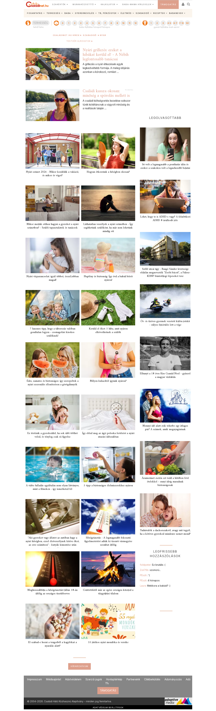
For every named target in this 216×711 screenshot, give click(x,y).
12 (135, 23)
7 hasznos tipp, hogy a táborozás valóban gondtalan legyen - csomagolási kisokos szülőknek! (52, 332)
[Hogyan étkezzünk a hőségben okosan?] (108, 151)
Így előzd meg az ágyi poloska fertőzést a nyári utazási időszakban (108, 435)
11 (129, 23)
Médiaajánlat (53, 679)
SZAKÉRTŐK (59, 4)
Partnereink (133, 679)
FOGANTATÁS (34, 13)
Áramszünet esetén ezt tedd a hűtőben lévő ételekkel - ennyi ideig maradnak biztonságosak (165, 482)
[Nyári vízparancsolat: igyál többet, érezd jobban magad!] (52, 255)
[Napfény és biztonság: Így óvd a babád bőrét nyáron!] (108, 255)
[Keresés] (188, 3)
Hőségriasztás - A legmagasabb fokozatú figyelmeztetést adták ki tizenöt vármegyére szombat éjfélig (108, 541)
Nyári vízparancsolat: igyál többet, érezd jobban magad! (52, 278)
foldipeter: (152, 564)
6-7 (175, 23)
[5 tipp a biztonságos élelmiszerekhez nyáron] (108, 464)
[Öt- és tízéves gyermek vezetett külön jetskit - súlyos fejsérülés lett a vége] (165, 301)
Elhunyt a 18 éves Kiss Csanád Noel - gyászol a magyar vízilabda (165, 375)
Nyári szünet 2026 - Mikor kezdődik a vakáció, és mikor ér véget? (52, 174)
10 (123, 23)
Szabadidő (90, 35)
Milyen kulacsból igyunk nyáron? (108, 381)
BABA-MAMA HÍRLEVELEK (136, 4)
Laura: (155, 585)
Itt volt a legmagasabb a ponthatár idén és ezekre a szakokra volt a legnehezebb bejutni (165, 166)
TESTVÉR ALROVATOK (78, 41)
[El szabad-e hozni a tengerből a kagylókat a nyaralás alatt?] (52, 621)
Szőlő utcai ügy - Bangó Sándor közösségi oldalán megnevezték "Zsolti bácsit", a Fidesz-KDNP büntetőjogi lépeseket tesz (165, 273)
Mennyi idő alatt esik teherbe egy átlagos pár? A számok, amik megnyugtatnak (165, 428)
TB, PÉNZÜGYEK (107, 13)
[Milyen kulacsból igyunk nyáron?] (108, 360)
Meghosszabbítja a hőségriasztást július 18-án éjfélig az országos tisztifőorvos (52, 592)
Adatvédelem (73, 679)
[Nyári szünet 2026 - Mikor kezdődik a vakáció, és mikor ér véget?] (52, 151)
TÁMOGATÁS (168, 4)
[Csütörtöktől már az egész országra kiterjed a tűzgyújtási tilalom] (108, 569)
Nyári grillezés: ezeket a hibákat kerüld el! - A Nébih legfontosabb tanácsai (106, 55)
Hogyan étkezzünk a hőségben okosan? (108, 172)
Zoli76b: (150, 570)
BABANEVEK (176, 13)
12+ (187, 23)
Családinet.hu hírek (66, 35)
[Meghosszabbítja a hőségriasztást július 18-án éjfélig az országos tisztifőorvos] (52, 569)
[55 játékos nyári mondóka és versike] (108, 621)
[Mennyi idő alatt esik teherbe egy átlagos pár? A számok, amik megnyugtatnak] (165, 406)
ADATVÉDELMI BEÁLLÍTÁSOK (108, 707)
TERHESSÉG (53, 13)
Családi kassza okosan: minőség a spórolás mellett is (106, 93)
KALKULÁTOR (108, 4)
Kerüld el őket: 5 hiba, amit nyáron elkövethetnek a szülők (108, 330)
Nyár (103, 35)
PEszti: (145, 575)
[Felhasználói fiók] (182, 3)
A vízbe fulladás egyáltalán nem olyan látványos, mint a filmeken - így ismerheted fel (52, 487)
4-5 (169, 23)
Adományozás (173, 679)
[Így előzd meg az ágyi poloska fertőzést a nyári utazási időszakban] (108, 412)
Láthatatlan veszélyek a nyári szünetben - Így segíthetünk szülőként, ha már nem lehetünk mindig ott (108, 228)
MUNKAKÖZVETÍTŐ (83, 4)
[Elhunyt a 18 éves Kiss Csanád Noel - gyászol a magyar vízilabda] (165, 353)
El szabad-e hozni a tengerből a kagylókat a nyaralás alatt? (52, 644)
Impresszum (34, 679)
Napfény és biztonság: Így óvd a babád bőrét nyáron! (108, 278)
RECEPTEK (159, 13)
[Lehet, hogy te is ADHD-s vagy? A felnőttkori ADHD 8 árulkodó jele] (165, 196)
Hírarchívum (79, 666)
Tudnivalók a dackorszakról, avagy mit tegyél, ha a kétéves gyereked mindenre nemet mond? (165, 532)
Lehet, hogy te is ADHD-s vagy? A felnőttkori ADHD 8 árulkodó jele (165, 218)
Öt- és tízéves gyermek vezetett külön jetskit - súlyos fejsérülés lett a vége (165, 323)
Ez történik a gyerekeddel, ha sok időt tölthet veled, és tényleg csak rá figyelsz (52, 435)
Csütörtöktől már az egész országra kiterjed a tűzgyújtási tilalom (108, 592)
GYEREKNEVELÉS (84, 13)
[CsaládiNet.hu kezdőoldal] (37, 4)
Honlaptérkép (114, 679)
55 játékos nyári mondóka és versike (108, 642)
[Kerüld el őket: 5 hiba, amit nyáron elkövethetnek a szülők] (108, 307)
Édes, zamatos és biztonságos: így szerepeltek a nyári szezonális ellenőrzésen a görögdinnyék (52, 383)
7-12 (181, 23)
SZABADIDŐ (142, 13)
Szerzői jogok (93, 679)
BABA (67, 13)
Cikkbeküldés (152, 679)
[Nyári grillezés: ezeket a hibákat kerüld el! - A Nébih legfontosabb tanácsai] (52, 64)
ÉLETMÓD (126, 13)
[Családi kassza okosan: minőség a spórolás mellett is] (52, 105)
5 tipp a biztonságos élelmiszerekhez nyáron (108, 485)
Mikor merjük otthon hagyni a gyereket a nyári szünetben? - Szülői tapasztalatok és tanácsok (52, 226)
